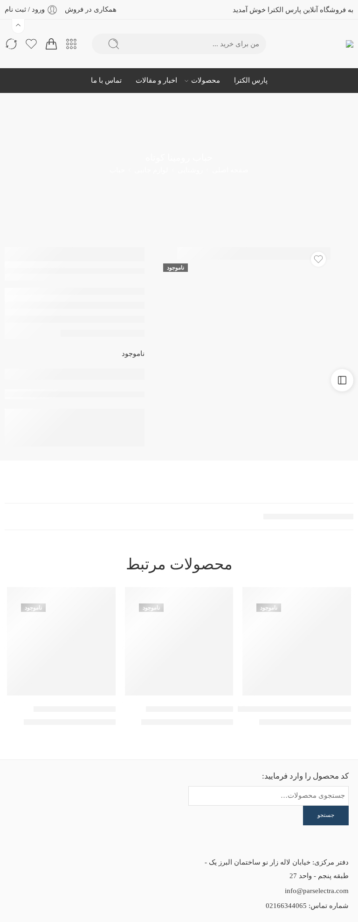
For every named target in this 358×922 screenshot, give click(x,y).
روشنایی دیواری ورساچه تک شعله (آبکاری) (282, 708)
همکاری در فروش (91, 9)
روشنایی (190, 170)
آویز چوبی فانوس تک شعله (189, 708)
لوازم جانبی (151, 170)
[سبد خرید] (51, 43)
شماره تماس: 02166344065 (307, 905)
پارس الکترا (251, 80)
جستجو (325, 815)
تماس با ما (106, 80)
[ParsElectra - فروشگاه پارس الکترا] (333, 44)
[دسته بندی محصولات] (71, 43)
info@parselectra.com (317, 890)
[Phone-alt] (22, 788)
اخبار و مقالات (156, 80)
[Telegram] (73, 812)
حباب (117, 170)
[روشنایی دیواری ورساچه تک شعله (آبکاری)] (296, 641)
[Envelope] (73, 788)
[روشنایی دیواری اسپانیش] (61, 641)
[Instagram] (48, 788)
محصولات (205, 80)
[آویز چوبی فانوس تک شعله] (179, 641)
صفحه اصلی (230, 170)
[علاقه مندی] (318, 259)
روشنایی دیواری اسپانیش (75, 708)
